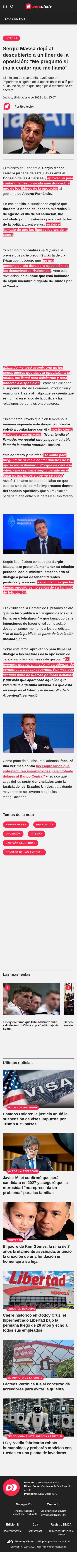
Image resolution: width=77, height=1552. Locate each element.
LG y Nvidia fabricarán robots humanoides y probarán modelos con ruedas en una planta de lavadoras (37, 1448)
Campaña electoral (20, 843)
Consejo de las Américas (25, 852)
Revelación (44, 824)
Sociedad (29, 1511)
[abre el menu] (5, 6)
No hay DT (32, 1514)
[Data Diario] (39, 6)
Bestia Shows (18, 1514)
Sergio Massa (16, 824)
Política (19, 1511)
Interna (36, 833)
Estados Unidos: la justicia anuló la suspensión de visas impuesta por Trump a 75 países (35, 1119)
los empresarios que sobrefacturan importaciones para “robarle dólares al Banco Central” (38, 771)
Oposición (13, 833)
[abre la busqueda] (12, 6)
